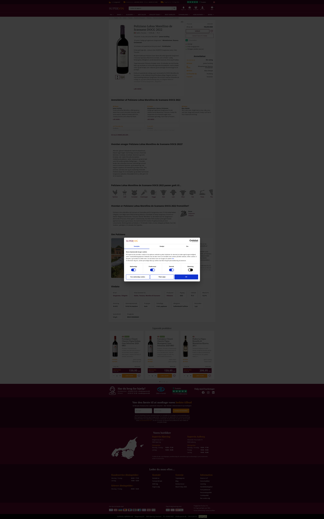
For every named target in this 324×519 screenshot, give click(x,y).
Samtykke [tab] (137, 246)
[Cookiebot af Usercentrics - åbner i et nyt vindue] (190, 241)
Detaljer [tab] (162, 246)
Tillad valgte (162, 277)
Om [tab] (187, 246)
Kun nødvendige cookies (137, 277)
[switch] (152, 270)
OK (186, 277)
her (173, 258)
